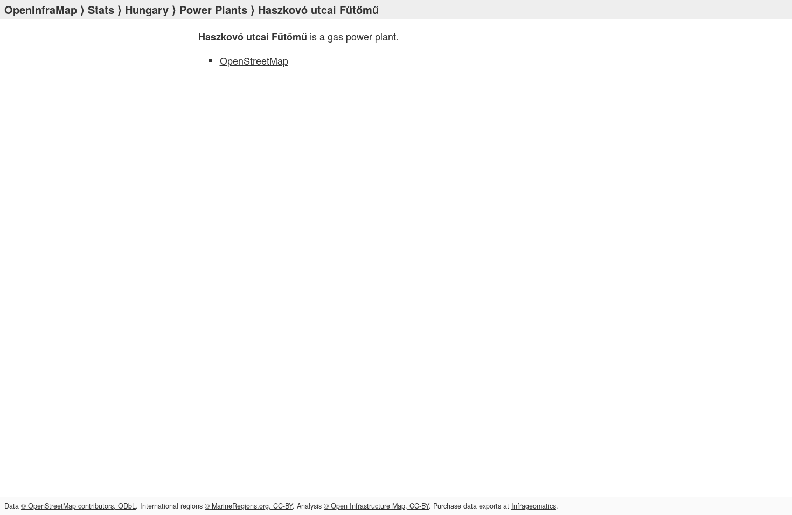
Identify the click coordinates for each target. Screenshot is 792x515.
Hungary (147, 9)
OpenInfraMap (40, 9)
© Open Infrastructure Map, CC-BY (376, 506)
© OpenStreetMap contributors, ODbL (78, 506)
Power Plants (213, 9)
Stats (101, 9)
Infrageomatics (533, 506)
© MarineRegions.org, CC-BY (249, 506)
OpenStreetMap (254, 60)
